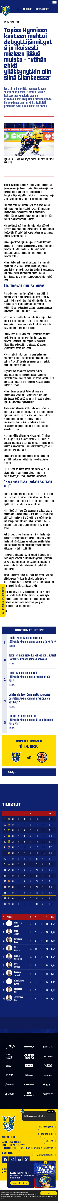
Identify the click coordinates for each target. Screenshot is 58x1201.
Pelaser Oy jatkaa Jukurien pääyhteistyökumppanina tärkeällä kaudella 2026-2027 (31, 719)
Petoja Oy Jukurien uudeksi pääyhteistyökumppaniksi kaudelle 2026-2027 (30, 676)
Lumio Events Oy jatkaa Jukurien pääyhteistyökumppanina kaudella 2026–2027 (32, 639)
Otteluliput (42, 9)
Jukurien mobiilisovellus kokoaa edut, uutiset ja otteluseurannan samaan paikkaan (32, 657)
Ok (49, 1193)
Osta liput (12, 772)
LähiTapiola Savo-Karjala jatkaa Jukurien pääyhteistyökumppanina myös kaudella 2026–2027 (29, 698)
